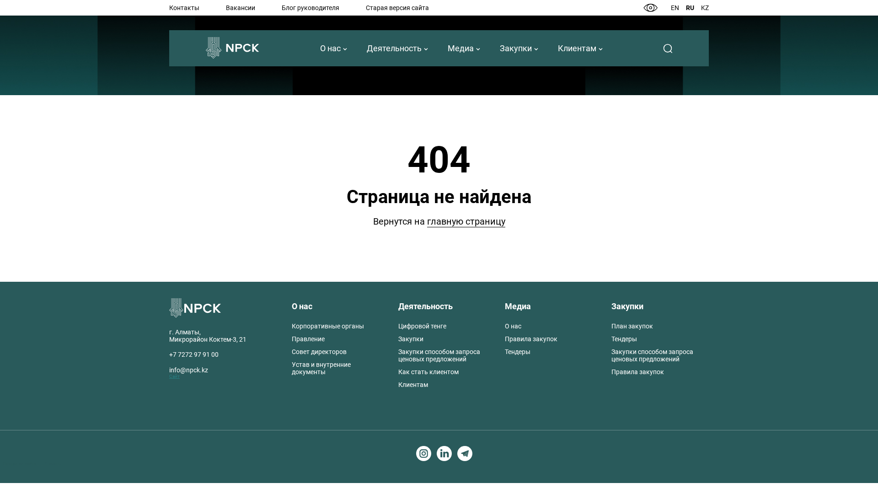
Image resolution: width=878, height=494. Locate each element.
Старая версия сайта (397, 7)
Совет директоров (319, 351)
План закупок (632, 326)
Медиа (461, 48)
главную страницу (466, 221)
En (675, 7)
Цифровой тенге (422, 326)
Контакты (184, 7)
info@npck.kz (188, 370)
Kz (705, 7)
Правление (308, 339)
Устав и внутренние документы (321, 368)
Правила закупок (531, 339)
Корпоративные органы (328, 326)
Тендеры (517, 351)
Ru (690, 7)
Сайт (174, 376)
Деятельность (394, 48)
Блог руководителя (310, 7)
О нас (330, 48)
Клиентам (577, 48)
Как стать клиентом (428, 372)
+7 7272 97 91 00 (194, 354)
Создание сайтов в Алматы (32, 463)
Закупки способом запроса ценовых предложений (439, 355)
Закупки (516, 48)
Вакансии (240, 7)
